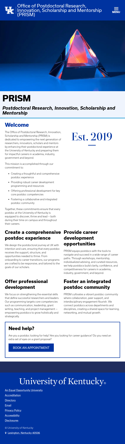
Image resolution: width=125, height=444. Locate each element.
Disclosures (11, 420)
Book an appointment (31, 347)
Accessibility (12, 415)
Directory (10, 400)
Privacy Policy (13, 410)
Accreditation (13, 395)
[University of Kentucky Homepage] (62, 381)
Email (8, 405)
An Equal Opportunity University (24, 390)
